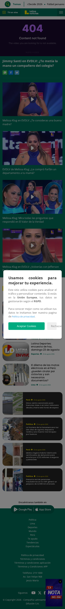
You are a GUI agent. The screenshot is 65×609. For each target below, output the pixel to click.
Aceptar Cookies (26, 326)
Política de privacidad (23, 316)
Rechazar (54, 326)
